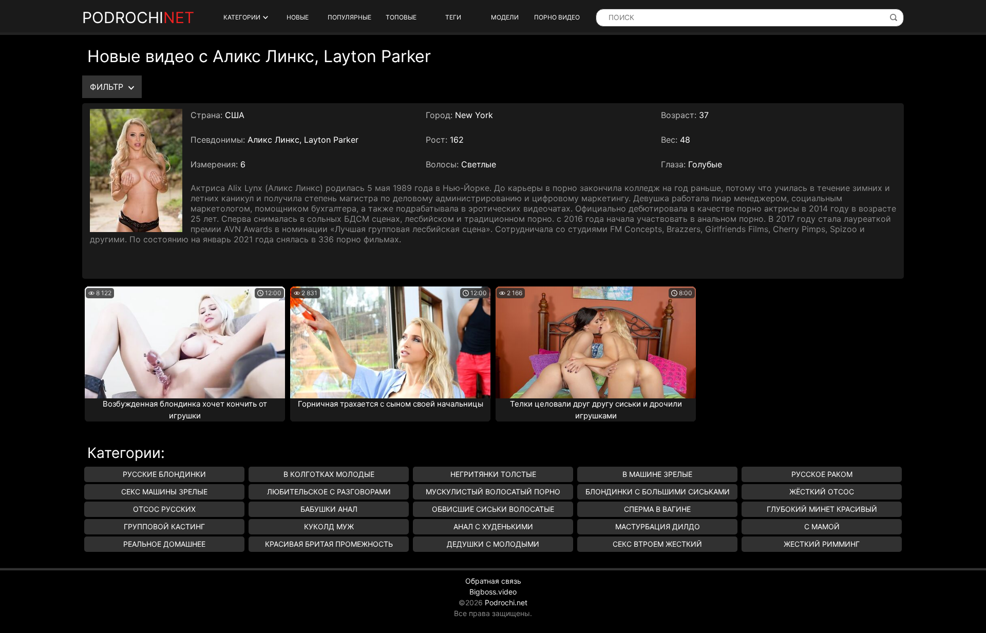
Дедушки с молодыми (493, 544)
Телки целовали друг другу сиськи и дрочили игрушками (596, 409)
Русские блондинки (164, 474)
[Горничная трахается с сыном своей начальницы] (390, 342)
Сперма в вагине (657, 509)
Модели (505, 17)
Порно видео (557, 17)
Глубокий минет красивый (822, 509)
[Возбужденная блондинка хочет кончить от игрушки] (185, 342)
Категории (241, 17)
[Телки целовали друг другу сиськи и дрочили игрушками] (596, 342)
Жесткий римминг (822, 544)
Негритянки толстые (493, 474)
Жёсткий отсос (821, 491)
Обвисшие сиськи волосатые (493, 509)
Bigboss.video (493, 591)
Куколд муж (329, 526)
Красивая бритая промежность (329, 544)
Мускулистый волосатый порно (493, 491)
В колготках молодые (328, 474)
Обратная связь (493, 581)
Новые (298, 17)
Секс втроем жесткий (657, 544)
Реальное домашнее (164, 544)
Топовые (401, 17)
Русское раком (821, 474)
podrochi (138, 17)
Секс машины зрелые (164, 491)
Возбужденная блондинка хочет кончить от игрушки (185, 409)
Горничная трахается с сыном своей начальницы (390, 404)
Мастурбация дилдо (657, 526)
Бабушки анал (328, 509)
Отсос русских (164, 509)
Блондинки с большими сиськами (657, 491)
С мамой (822, 526)
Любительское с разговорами (329, 491)
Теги (453, 17)
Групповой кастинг (164, 526)
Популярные (349, 17)
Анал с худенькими (493, 526)
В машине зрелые (657, 474)
